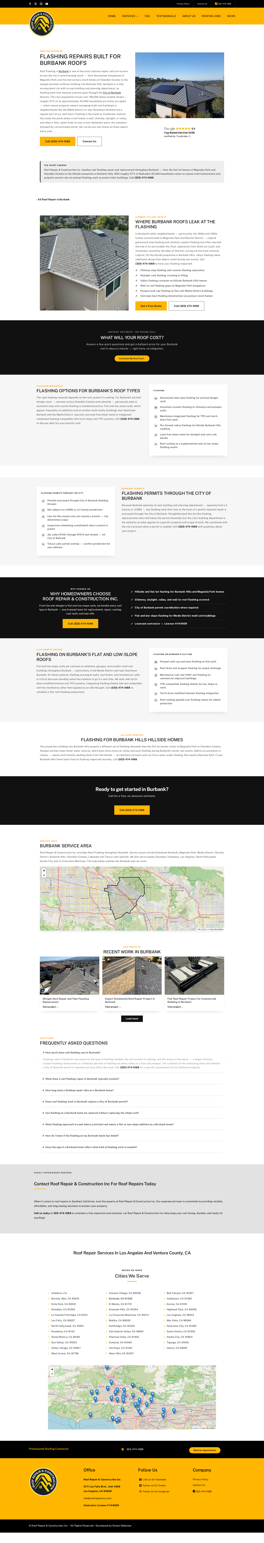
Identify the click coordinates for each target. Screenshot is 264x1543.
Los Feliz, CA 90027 (63, 1320)
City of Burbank (112, 92)
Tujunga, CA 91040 (178, 1342)
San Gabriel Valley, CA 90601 (126, 1331)
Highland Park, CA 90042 (182, 1309)
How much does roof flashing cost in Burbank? (73, 1052)
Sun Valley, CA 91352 (64, 1342)
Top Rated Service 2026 (179, 132)
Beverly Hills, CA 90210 (65, 1298)
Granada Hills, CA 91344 (123, 1309)
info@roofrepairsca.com (97, 1498)
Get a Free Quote (151, 305)
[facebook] (30, 4)
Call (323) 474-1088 (57, 141)
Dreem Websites (121, 1525)
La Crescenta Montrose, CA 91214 (128, 1314)
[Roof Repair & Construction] (42, 11)
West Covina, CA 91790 (65, 1353)
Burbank (64, 71)
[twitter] (35, 4)
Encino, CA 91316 (177, 1304)
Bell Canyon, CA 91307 (180, 1293)
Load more (132, 1018)
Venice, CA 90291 (177, 1347)
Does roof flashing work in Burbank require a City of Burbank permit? (86, 1101)
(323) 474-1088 (144, 177)
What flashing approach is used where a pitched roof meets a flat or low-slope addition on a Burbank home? (109, 1124)
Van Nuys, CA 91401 (120, 1347)
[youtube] (47, 4)
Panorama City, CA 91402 (182, 1325)
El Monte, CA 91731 (120, 1304)
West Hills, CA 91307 (121, 1353)
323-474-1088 (62, 1213)
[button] (44, 870)
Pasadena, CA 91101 (63, 1331)
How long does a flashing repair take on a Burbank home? (79, 1090)
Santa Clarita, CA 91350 (181, 1331)
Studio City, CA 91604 (180, 1336)
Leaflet (203, 929)
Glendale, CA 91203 (63, 1309)
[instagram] (41, 4)
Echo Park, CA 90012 (63, 1304)
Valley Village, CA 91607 (66, 1347)
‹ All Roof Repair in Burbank (53, 199)
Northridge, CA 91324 (122, 1325)
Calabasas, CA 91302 (179, 1298)
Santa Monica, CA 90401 (65, 1336)
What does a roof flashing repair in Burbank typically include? (82, 1078)
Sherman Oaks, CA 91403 (124, 1336)
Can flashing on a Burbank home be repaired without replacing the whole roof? (92, 1112)
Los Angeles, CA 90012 (180, 1314)
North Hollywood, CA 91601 (67, 1325)
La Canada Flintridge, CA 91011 (69, 1314)
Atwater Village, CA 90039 (125, 1293)
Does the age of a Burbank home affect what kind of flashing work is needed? (91, 1147)
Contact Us (89, 141)
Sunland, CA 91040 (120, 1342)
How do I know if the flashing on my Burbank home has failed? (82, 1135)
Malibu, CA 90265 (119, 1320)
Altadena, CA (59, 1293)
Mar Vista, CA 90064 (179, 1320)
